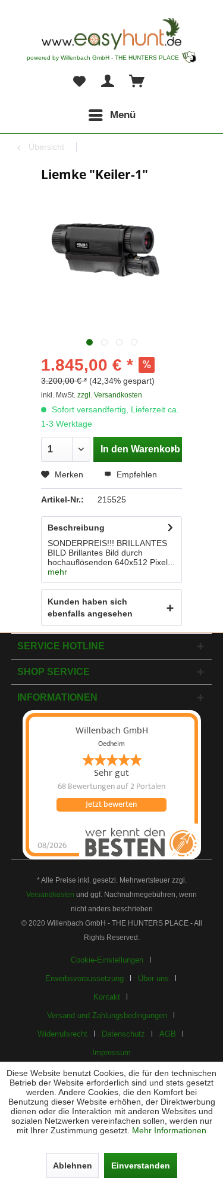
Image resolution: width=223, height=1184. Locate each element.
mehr (57, 571)
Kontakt (106, 996)
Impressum (111, 1052)
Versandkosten (50, 894)
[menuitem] (111, 115)
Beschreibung (76, 527)
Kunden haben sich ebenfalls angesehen (90, 607)
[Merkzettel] (79, 82)
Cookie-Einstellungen (107, 959)
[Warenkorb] (137, 82)
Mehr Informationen (169, 1130)
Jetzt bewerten (111, 804)
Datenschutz (123, 1033)
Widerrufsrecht (62, 1033)
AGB (167, 1033)
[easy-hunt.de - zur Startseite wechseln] (111, 34)
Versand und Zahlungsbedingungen (107, 1015)
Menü (123, 115)
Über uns (153, 978)
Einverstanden (140, 1165)
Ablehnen (72, 1165)
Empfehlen (135, 474)
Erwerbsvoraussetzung (84, 978)
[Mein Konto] (108, 82)
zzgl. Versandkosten (109, 395)
